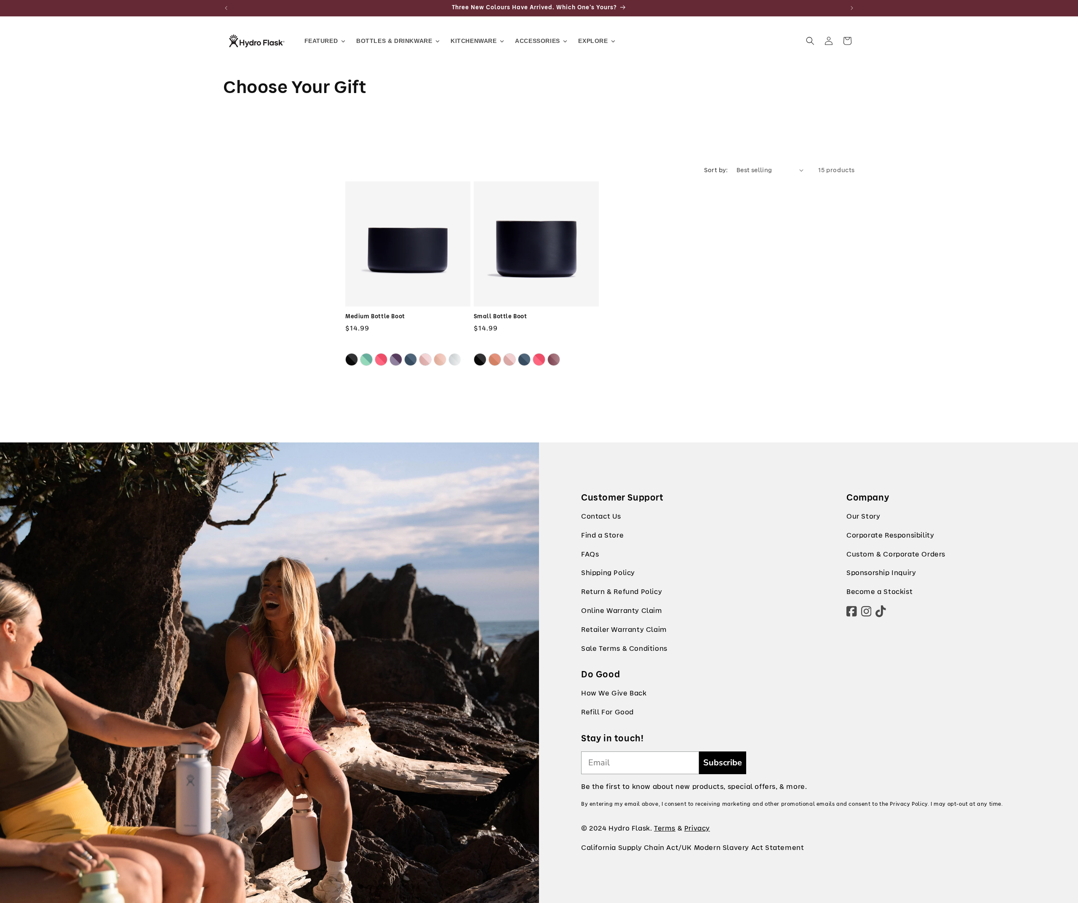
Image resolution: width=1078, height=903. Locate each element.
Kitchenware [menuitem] (474, 40)
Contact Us (601, 516)
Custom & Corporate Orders (895, 554)
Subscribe (722, 762)
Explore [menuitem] (593, 40)
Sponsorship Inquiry (881, 572)
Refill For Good (607, 712)
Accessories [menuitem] (537, 40)
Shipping (596, 572)
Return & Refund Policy (621, 591)
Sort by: (716, 170)
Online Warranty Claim (621, 610)
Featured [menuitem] (321, 40)
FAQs (590, 554)
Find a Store (602, 535)
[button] (810, 41)
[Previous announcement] (226, 8)
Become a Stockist (879, 591)
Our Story (863, 516)
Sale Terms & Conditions (624, 648)
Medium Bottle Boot (375, 316)
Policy (624, 572)
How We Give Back (614, 693)
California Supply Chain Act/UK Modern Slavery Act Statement (692, 847)
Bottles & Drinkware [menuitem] (394, 40)
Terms (664, 828)
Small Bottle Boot (500, 316)
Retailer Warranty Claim (624, 629)
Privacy (697, 828)
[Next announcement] (852, 8)
